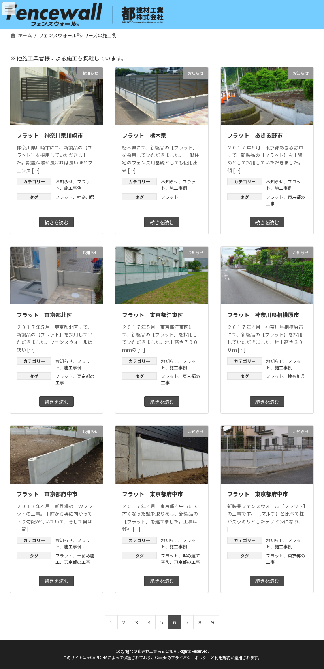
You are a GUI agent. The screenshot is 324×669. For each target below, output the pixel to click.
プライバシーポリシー (191, 658)
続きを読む (56, 222)
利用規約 (222, 658)
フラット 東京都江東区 (152, 315)
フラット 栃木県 (144, 135)
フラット (64, 197)
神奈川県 (85, 197)
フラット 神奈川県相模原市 (263, 315)
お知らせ (64, 181)
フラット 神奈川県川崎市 (50, 135)
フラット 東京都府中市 (47, 494)
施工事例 (72, 188)
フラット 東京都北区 (44, 315)
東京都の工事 (77, 562)
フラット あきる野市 (255, 135)
